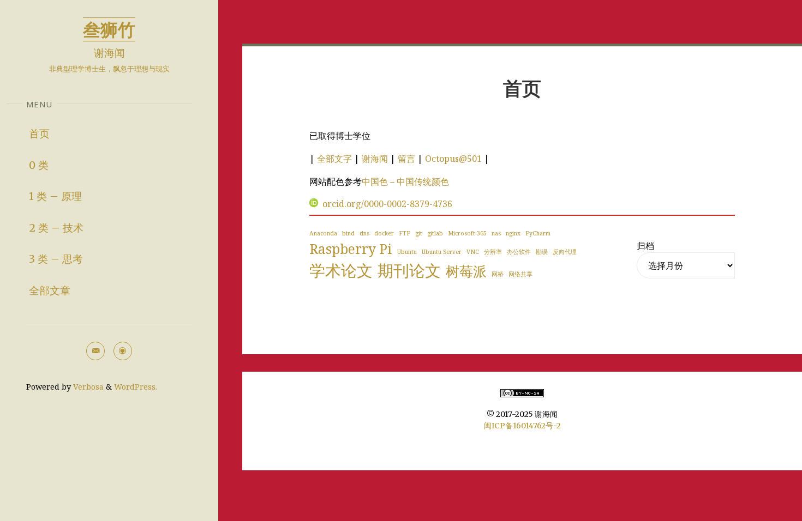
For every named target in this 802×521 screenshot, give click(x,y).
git (418, 233)
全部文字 (334, 159)
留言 (406, 159)
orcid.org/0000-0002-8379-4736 (387, 204)
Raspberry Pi (350, 249)
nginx (513, 233)
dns (364, 233)
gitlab (435, 233)
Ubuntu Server (442, 252)
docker (384, 233)
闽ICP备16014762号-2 (522, 426)
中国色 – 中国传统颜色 (405, 181)
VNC (472, 252)
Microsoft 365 (467, 233)
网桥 (498, 274)
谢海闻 (375, 159)
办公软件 (519, 252)
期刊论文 (409, 270)
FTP (404, 233)
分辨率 (493, 252)
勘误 (542, 252)
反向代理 (565, 252)
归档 (645, 246)
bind (348, 233)
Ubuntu (407, 252)
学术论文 (341, 270)
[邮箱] (95, 351)
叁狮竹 (109, 29)
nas (496, 233)
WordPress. (135, 386)
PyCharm (537, 233)
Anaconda (323, 233)
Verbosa (87, 386)
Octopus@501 (453, 159)
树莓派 (466, 271)
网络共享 (520, 274)
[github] (122, 351)
